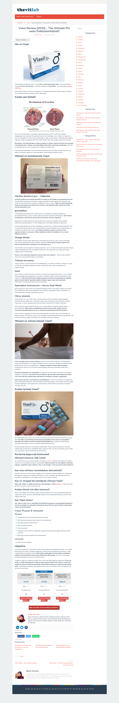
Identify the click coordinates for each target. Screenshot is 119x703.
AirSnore (80, 37)
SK (79, 689)
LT (62, 689)
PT (68, 689)
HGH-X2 (80, 97)
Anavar (80, 42)
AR (26, 689)
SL (82, 689)
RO (74, 689)
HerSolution (81, 94)
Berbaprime (81, 48)
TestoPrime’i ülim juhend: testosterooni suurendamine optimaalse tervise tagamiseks (88, 160)
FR (45, 689)
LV (60, 689)
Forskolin (80, 88)
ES (85, 689)
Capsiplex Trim (82, 60)
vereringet (48, 461)
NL (37, 689)
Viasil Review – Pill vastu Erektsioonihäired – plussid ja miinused (61, 663)
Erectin (80, 85)
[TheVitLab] (28, 9)
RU (76, 689)
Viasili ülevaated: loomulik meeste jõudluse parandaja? (63, 646)
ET (40, 689)
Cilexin (80, 62)
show (27, 40)
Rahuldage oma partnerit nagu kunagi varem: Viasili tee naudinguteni (23, 647)
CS (32, 689)
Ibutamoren (81, 103)
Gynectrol (80, 91)
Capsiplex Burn (82, 57)
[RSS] (103, 2)
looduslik (58, 484)
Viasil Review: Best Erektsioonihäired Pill (87, 127)
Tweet (28, 636)
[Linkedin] (17, 627)
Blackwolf (80, 51)
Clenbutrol (80, 65)
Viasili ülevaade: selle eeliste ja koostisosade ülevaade (43, 646)
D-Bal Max (81, 74)
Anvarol (80, 45)
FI (42, 689)
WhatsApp (36, 636)
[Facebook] (26, 627)
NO (65, 689)
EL (50, 689)
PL (71, 689)
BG (29, 689)
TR (90, 689)
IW (53, 689)
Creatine (80, 68)
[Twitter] (22, 627)
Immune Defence (82, 105)
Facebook (21, 636)
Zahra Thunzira (32, 670)
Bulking (80, 54)
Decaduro (80, 80)
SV (87, 689)
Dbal (79, 77)
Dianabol (80, 82)
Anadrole (80, 40)
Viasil (21, 656)
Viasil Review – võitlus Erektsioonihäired (26, 662)
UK (93, 689)
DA (34, 689)
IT (58, 689)
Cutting (80, 71)
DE (47, 689)
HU (55, 689)
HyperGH (80, 100)
